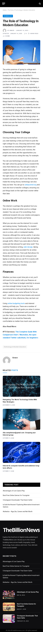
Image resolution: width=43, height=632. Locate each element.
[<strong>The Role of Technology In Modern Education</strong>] (21, 52)
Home (4, 10)
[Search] (39, 3)
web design (28, 247)
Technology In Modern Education (15, 347)
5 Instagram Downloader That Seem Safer (17, 500)
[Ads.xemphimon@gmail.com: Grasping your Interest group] (21, 419)
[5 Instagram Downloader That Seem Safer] (9, 618)
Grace (12, 30)
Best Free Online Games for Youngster (16, 495)
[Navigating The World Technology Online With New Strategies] (21, 386)
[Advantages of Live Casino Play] (9, 595)
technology (8, 16)
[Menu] (3, 3)
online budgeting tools (16, 303)
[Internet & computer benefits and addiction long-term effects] (21, 452)
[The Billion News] (21, 3)
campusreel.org (30, 185)
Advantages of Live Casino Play (14, 491)
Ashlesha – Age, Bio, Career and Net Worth (17, 511)
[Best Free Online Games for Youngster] (9, 607)
